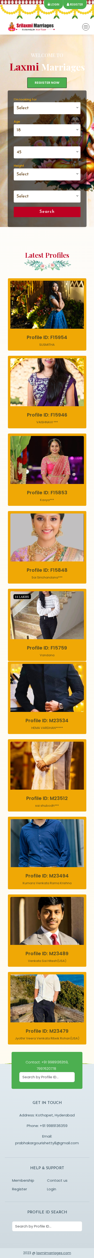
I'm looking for (25, 99)
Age (17, 121)
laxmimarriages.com (53, 1253)
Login (54, 4)
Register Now (47, 82)
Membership (23, 1180)
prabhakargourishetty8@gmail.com (47, 1142)
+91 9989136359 (53, 1125)
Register (76, 4)
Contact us (57, 1180)
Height (19, 165)
